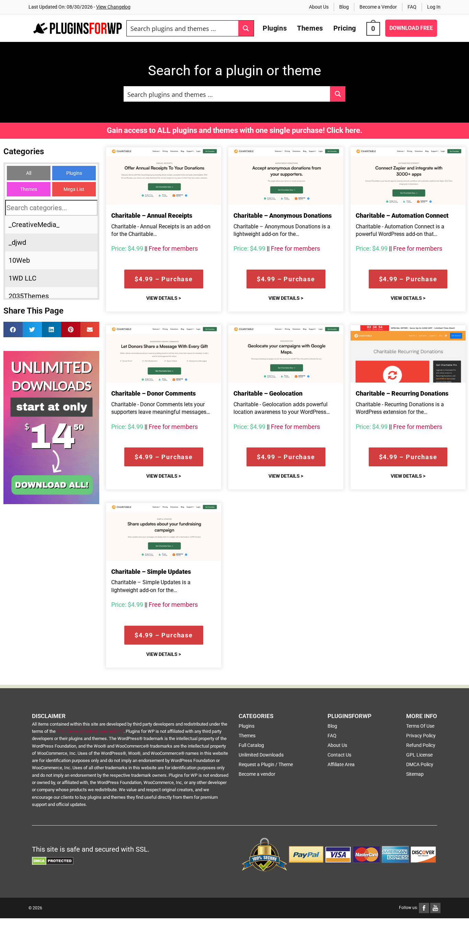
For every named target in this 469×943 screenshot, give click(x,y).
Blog (344, 7)
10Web (19, 260)
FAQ (412, 7)
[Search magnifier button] (246, 28)
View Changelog (113, 7)
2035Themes (29, 296)
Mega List (74, 189)
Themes (28, 189)
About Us (319, 7)
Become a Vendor (378, 7)
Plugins (74, 173)
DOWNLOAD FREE (411, 28)
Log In (434, 7)
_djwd (17, 242)
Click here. (344, 130)
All (28, 173)
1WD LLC (22, 278)
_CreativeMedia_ (34, 224)
